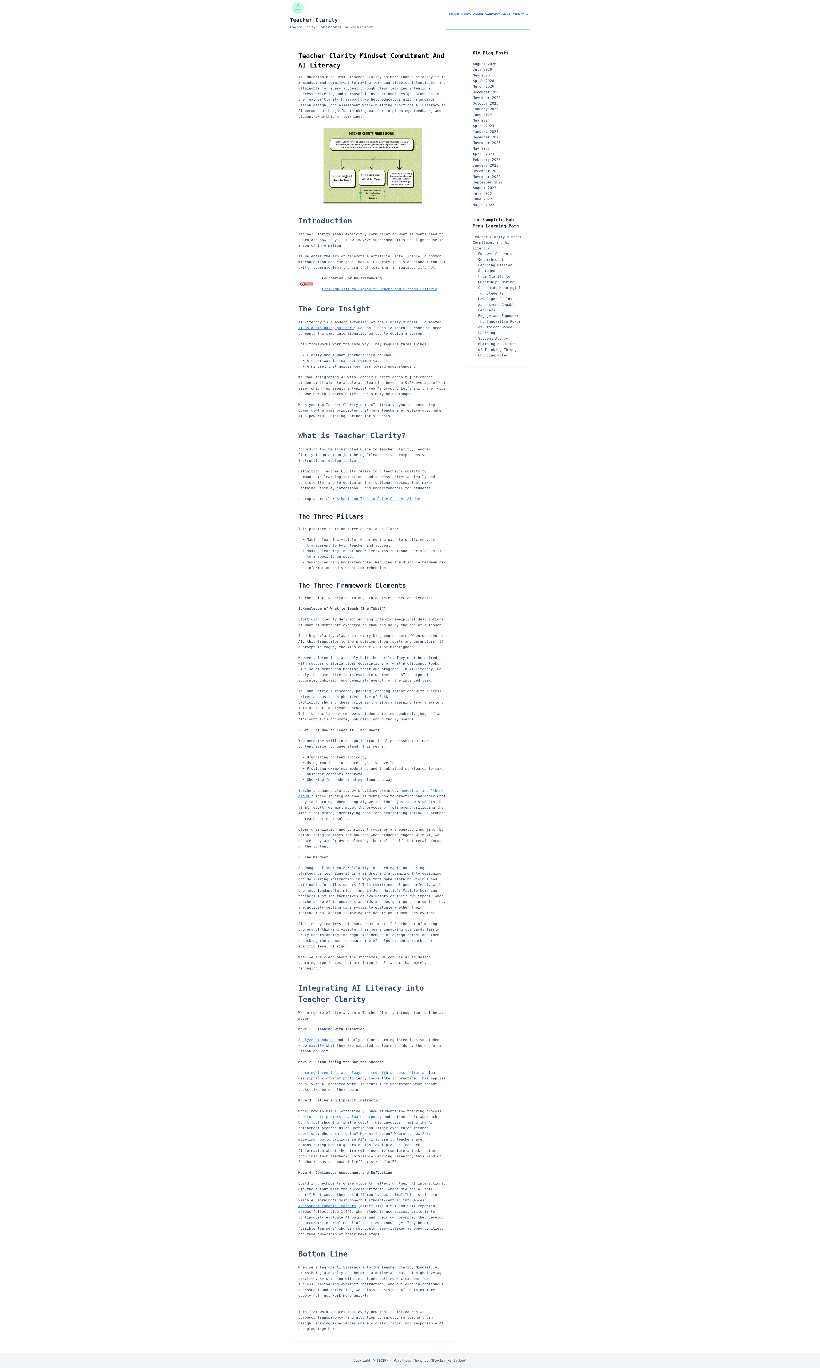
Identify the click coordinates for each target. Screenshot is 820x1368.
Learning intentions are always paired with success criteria (361, 1073)
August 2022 (484, 188)
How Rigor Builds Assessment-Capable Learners (497, 304)
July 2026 (482, 69)
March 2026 (483, 86)
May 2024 (481, 120)
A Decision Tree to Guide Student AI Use (378, 499)
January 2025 (485, 109)
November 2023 (487, 143)
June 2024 (482, 115)
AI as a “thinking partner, (326, 328)
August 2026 (484, 64)
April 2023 (483, 154)
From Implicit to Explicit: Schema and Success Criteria (379, 289)
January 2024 (485, 132)
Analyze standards (317, 1040)
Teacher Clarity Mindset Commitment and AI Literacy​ (486, 14)
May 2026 (481, 75)
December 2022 (487, 171)
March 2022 (483, 205)
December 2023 (487, 137)
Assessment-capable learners (327, 1206)
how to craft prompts (319, 1117)
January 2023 (485, 165)
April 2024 (483, 126)
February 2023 (487, 160)
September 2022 (488, 182)
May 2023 (481, 149)
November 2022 (487, 177)
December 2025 (487, 92)
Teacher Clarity (314, 20)
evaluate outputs (362, 1117)
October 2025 (485, 103)
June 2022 (482, 199)
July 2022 (482, 194)
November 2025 (487, 98)
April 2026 (483, 81)
